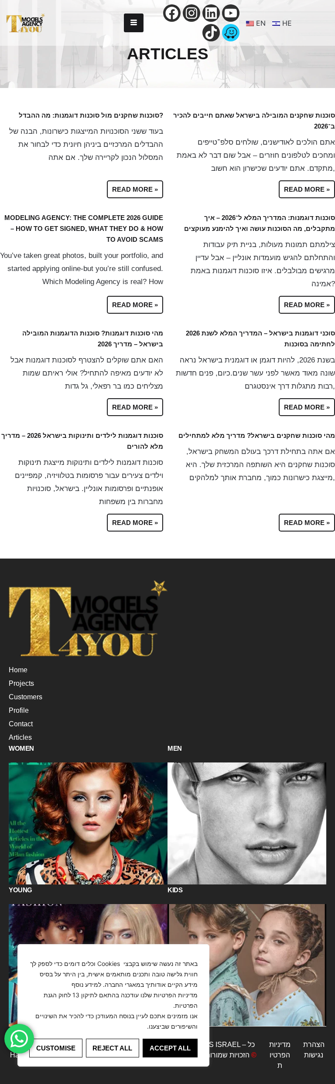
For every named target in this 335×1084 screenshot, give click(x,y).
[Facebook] (172, 13)
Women (21, 748)
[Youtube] (230, 13)
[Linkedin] (211, 13)
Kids (175, 890)
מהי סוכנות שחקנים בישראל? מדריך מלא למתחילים (256, 435)
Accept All (170, 1048)
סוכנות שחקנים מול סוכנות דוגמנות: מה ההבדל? (91, 115)
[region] (113, 1005)
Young (20, 890)
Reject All (112, 1048)
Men (175, 748)
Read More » (135, 189)
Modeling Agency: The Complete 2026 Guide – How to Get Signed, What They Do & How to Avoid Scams (83, 228)
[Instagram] (191, 13)
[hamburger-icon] (134, 23)
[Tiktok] (211, 32)
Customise (55, 1048)
